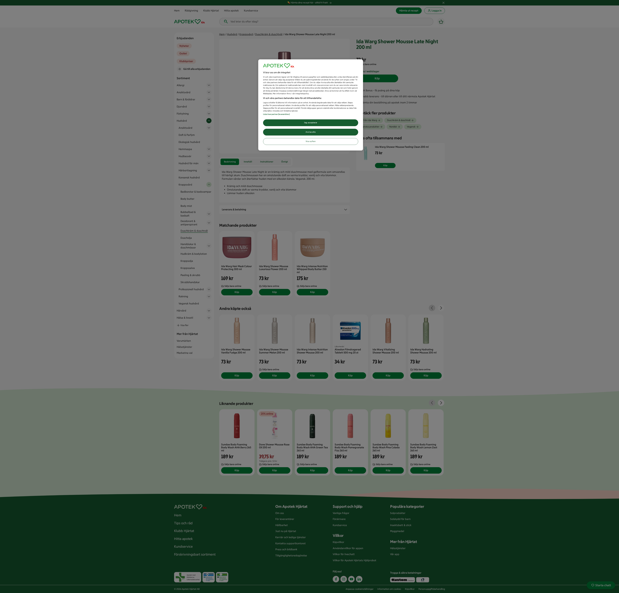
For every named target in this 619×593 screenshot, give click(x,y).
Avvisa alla (310, 132)
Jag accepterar (310, 122)
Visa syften (311, 141)
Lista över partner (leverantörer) (276, 114)
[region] (310, 105)
